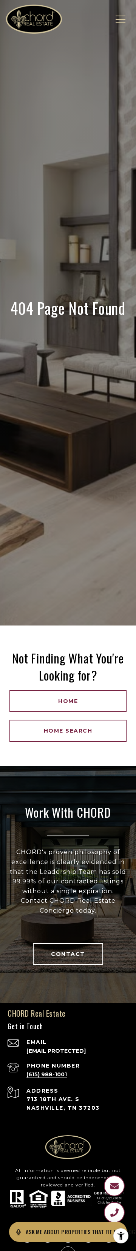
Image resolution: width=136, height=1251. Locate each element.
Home (68, 701)
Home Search (68, 730)
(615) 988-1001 (46, 1074)
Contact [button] (68, 954)
